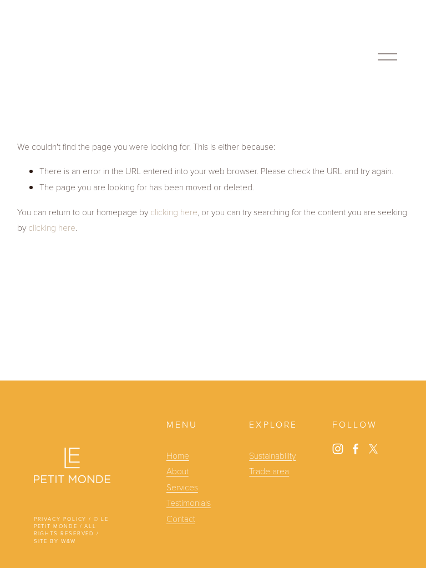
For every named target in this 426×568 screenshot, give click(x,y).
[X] (373, 448)
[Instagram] (337, 448)
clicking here (173, 211)
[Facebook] (355, 448)
